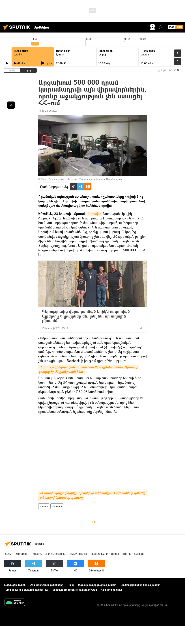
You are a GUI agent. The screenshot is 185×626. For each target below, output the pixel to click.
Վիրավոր (57, 506)
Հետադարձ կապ (111, 589)
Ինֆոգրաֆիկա (78, 554)
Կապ (71, 584)
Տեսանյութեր (99, 554)
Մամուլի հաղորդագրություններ (97, 584)
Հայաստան (22, 554)
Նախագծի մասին (14, 584)
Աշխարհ (37, 554)
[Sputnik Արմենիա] (18, 30)
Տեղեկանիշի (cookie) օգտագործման (74, 589)
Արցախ (44, 506)
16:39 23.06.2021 (48, 110)
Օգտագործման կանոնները (46, 584)
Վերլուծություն (55, 554)
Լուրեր (18, 54)
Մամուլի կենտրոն (133, 554)
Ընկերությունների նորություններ (140, 584)
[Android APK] (15, 602)
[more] (141, 328)
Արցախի (95, 213)
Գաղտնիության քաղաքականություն (26, 589)
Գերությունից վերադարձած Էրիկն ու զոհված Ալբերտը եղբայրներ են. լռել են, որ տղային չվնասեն (86, 316)
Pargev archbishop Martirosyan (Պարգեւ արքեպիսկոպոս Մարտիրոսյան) (85, 179)
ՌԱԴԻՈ (115, 554)
